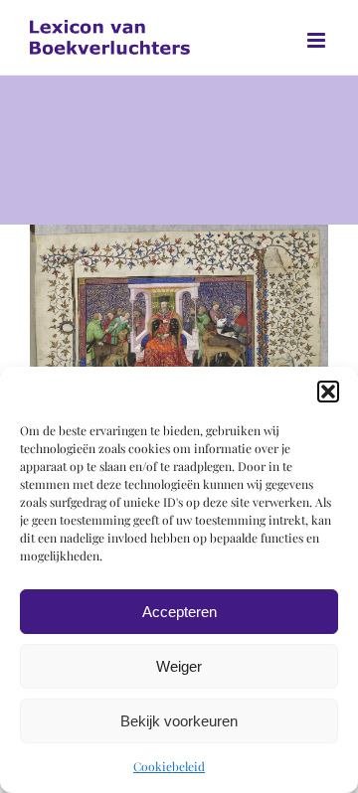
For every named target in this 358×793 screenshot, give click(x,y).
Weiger (179, 666)
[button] (328, 391)
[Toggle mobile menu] (317, 40)
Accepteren (179, 611)
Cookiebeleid (169, 766)
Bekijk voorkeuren (179, 721)
